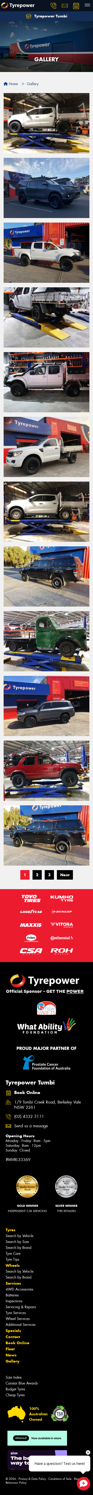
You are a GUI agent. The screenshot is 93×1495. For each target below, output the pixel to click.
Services (13, 1283)
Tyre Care (13, 1253)
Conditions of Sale (60, 1479)
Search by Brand (18, 1247)
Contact (13, 1336)
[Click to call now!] (53, 5)
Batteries (12, 1295)
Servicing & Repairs (21, 1307)
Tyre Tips (12, 1259)
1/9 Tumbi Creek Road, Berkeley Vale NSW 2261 (47, 1105)
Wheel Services (18, 1318)
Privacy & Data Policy (32, 1479)
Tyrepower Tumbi (50, 16)
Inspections (14, 1301)
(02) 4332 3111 (29, 1116)
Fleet (10, 1348)
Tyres (10, 1229)
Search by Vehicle (19, 1235)
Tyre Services (16, 1312)
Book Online (17, 1342)
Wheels (13, 1265)
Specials (13, 1330)
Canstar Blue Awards (22, 1383)
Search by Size (17, 1241)
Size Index (14, 1377)
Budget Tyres (15, 1389)
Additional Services (20, 1324)
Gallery (12, 1361)
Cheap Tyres (15, 1395)
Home (13, 84)
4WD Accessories (19, 1289)
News (11, 1355)
